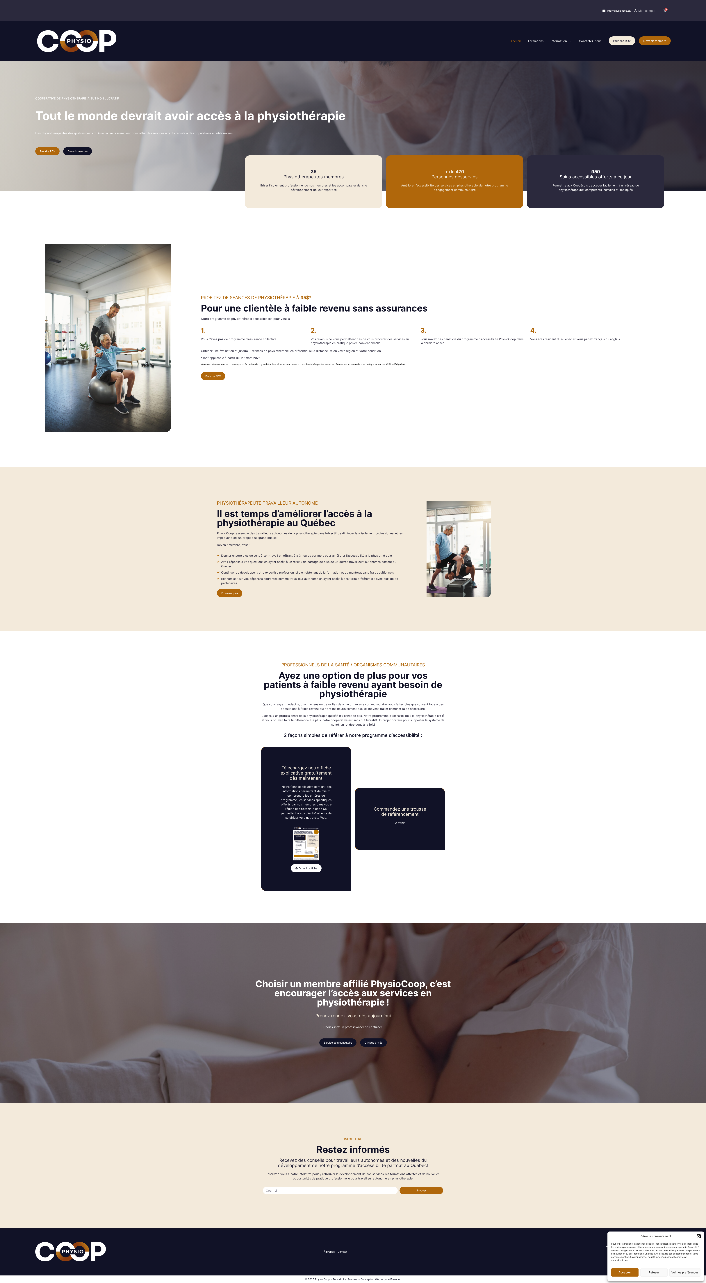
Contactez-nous (590, 41)
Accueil (516, 41)
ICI (387, 364)
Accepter (624, 1272)
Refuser (654, 1272)
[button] (698, 1236)
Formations (535, 41)
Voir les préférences (684, 1272)
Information (559, 41)
